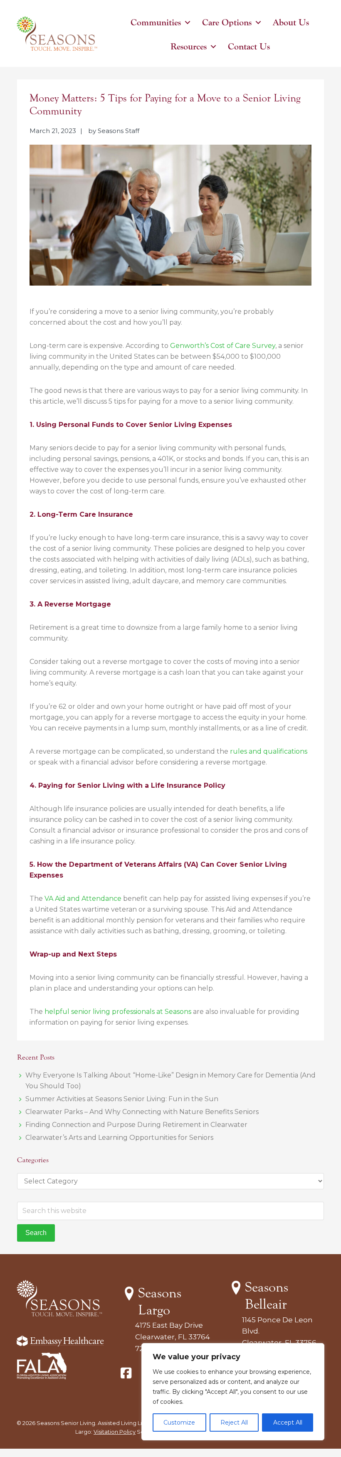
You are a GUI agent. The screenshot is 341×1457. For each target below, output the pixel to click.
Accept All (287, 1422)
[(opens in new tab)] (42, 1377)
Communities (156, 22)
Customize (179, 1422)
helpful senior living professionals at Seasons (117, 1012)
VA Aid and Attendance (82, 898)
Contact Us (249, 46)
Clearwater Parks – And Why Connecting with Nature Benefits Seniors (142, 1112)
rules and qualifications (268, 751)
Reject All (234, 1422)
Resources (188, 46)
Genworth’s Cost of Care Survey (222, 346)
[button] (187, 22)
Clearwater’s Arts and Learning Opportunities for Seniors (119, 1137)
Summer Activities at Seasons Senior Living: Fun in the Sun (121, 1099)
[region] (232, 1391)
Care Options (227, 22)
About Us (291, 22)
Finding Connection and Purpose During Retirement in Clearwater (136, 1125)
